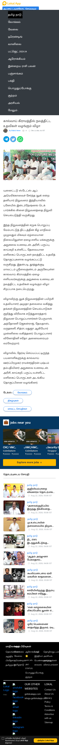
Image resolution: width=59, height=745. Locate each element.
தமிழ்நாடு (10, 665)
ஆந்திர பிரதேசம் (10, 658)
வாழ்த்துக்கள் (50, 660)
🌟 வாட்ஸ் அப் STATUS (29, 662)
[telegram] (6, 141)
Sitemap (48, 722)
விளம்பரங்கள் (50, 665)
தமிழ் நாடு (14, 14)
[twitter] (13, 141)
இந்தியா (38, 656)
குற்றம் (28, 677)
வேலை (18, 656)
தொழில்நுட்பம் (51, 652)
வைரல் (38, 665)
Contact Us (50, 689)
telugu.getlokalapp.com (36, 698)
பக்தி (36, 652)
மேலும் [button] (12, 110)
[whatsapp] (20, 141)
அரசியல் (47, 656)
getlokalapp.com (33, 694)
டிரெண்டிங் (20, 660)
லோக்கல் (19, 652)
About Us (49, 694)
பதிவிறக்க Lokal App (45, 740)
